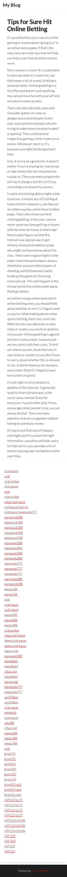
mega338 (10, 589)
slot (7, 476)
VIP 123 (9, 836)
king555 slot (12, 785)
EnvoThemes (40, 871)
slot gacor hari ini (16, 507)
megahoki (11, 661)
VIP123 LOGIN (14, 820)
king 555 (10, 769)
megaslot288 (13, 517)
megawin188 (13, 656)
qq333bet (11, 697)
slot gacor (11, 471)
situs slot (10, 671)
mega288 (10, 615)
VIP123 (9, 846)
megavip (10, 712)
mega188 (10, 733)
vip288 (9, 723)
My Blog (12, 5)
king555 (10, 754)
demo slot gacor (15, 640)
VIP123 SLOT (13, 800)
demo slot (11, 651)
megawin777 (13, 563)
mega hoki (11, 682)
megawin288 (13, 543)
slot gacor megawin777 (20, 512)
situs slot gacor (14, 502)
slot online (11, 481)
